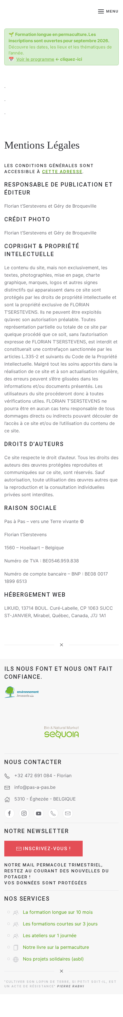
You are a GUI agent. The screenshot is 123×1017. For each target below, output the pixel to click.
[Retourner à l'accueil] (41, 11)
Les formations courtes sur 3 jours (60, 924)
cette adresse (62, 171)
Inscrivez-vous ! (47, 848)
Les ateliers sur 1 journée (49, 935)
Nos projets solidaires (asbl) (53, 959)
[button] (108, 11)
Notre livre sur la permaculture (56, 947)
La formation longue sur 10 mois (58, 912)
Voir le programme (35, 59)
